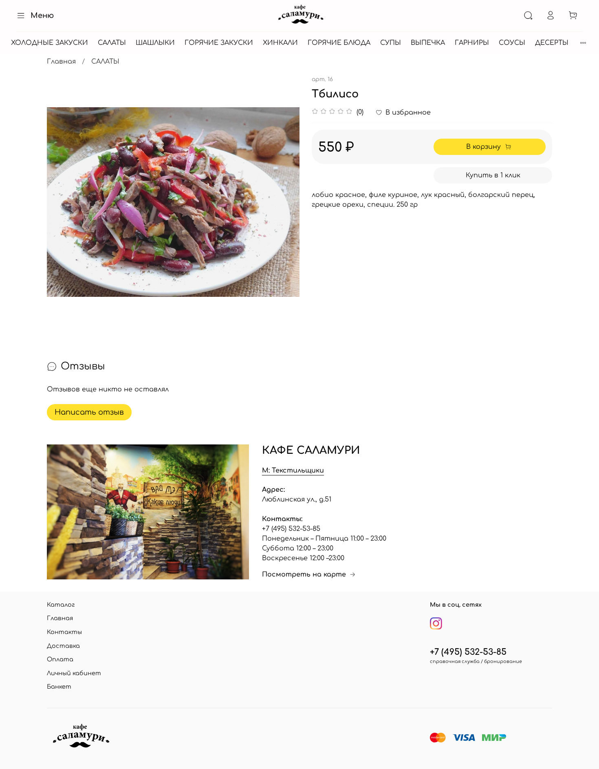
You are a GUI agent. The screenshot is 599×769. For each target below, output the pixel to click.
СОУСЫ (512, 42)
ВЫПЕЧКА (428, 42)
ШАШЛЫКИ (155, 42)
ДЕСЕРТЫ (551, 42)
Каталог (61, 604)
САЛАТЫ (112, 42)
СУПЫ (390, 42)
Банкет (59, 686)
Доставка (63, 646)
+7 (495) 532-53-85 (468, 652)
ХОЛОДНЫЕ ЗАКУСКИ (49, 42)
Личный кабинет (74, 673)
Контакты (64, 632)
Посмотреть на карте (304, 574)
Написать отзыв (89, 412)
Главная (61, 61)
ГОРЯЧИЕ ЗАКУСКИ (219, 42)
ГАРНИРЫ (472, 42)
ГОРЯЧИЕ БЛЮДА (339, 42)
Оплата (60, 659)
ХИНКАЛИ (280, 42)
